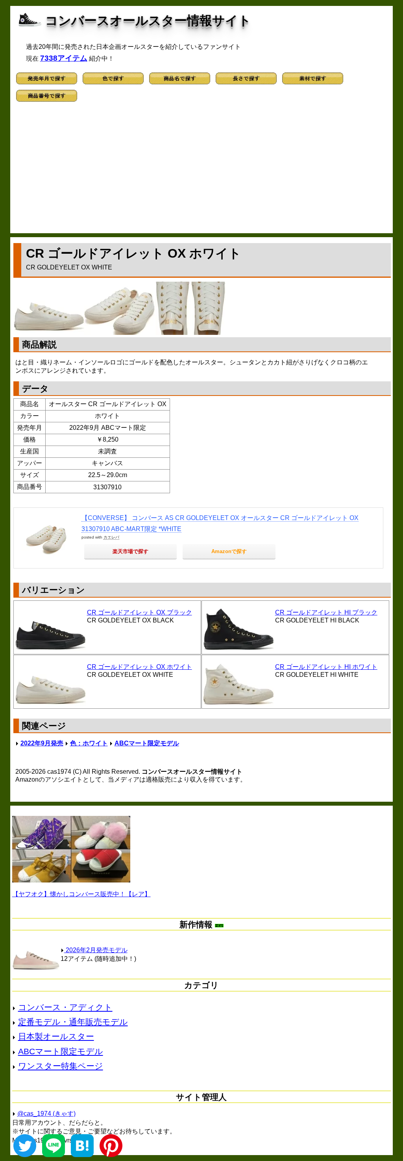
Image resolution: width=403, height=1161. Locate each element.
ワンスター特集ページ (60, 1065)
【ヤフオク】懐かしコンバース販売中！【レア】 (81, 894)
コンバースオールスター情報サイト (148, 20)
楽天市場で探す (130, 551)
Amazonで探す (229, 551)
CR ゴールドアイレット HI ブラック (326, 612)
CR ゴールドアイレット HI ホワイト (326, 666)
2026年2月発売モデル (96, 950)
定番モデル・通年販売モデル (73, 1021)
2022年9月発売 (41, 743)
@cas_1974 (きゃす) (46, 1113)
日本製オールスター (56, 1036)
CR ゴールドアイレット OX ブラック (139, 612)
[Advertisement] (201, 170)
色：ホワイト (89, 743)
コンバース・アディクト (65, 1007)
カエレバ (111, 537)
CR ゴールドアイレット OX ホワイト (139, 666)
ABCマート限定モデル (147, 743)
